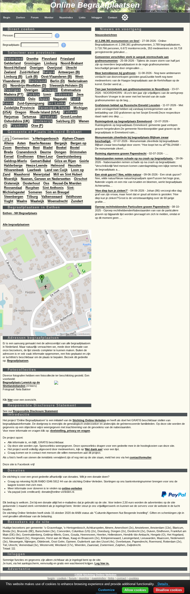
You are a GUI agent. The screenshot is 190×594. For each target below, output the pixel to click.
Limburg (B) (13, 76)
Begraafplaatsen (17, 360)
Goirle (84, 161)
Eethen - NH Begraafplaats (20, 213)
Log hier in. (102, 563)
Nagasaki (60, 99)
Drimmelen (78, 152)
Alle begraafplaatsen (16, 224)
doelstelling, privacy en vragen (70, 430)
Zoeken (20, 17)
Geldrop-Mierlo (15, 161)
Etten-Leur (45, 156)
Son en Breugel (57, 192)
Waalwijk (37, 201)
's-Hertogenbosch (45, 138)
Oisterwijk (11, 183)
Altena (9, 143)
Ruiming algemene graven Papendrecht (120, 153)
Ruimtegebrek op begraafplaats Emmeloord (123, 121)
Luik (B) (32, 76)
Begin (6, 17)
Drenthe (32, 59)
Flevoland (49, 59)
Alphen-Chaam (73, 138)
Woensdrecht (58, 201)
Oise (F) (37, 125)
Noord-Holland (15, 68)
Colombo (76, 103)
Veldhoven (74, 196)
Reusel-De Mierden (67, 183)
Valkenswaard (51, 196)
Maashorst (22, 174)
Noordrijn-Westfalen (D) (28, 85)
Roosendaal (13, 188)
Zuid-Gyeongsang (30, 103)
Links (82, 17)
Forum (35, 17)
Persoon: (8, 35)
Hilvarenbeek (14, 170)
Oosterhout (31, 183)
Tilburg (32, 196)
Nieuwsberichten (106, 34)
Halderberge (13, 165)
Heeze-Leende (36, 165)
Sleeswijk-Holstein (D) (66, 85)
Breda (8, 152)
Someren (35, 192)
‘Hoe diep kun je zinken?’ (111, 190)
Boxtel (75, 147)
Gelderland (12, 63)
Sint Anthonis (53, 188)
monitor (84, 578)
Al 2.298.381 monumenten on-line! (117, 40)
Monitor (49, 17)
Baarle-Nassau (40, 143)
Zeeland (10, 72)
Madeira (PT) (13, 94)
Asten (21, 143)
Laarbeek (34, 170)
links (111, 578)
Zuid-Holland (29, 72)
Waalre (22, 201)
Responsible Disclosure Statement (35, 411)
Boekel (61, 147)
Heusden (74, 165)
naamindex (99, 578)
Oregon (20, 112)
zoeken (62, 578)
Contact (112, 17)
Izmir (47, 94)
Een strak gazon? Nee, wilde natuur (118, 174)
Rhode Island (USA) (45, 112)
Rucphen (32, 188)
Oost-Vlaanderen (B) (56, 76)
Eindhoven (25, 156)
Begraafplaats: (12, 44)
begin (51, 578)
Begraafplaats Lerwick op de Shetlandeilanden (21, 384)
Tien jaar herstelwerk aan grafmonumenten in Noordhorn (132, 89)
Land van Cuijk (56, 170)
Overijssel (54, 68)
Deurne (45, 152)
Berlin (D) (57, 81)
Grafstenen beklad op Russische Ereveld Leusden (127, 105)
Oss (46, 183)
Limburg (50, 63)
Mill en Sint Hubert (67, 174)
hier (10, 399)
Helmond (58, 165)
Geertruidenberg (68, 156)
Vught (8, 201)
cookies (134, 578)
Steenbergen (13, 196)
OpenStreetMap (68, 334)
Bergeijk (60, 143)
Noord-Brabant (72, 63)
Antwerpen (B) (69, 72)
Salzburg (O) (65, 121)
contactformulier (140, 457)
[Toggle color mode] (125, 17)
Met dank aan (93, 449)
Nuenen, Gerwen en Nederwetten (46, 179)
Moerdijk (10, 179)
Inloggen (97, 17)
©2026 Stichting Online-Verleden (95, 574)
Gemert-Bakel (40, 161)
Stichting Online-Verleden (89, 420)
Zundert (77, 201)
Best (36, 147)
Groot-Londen (71, 117)
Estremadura (71, 90)
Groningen (32, 63)
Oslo (31, 99)
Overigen (37, 68)
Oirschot (80, 179)
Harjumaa (11, 117)
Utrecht (71, 68)
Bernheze (22, 147)
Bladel (48, 147)
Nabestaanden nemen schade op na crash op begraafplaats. (134, 158)
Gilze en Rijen (65, 161)
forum (73, 578)
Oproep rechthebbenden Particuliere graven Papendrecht (132, 206)
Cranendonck (26, 152)
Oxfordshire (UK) (16, 121)
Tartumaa (29, 117)
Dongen (60, 152)
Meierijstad (41, 174)
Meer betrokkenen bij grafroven (115, 73)
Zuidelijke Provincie (19, 108)
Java (79, 94)
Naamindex (66, 17)
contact (121, 578)
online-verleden (72, 488)
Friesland (67, 59)
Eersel (9, 156)
